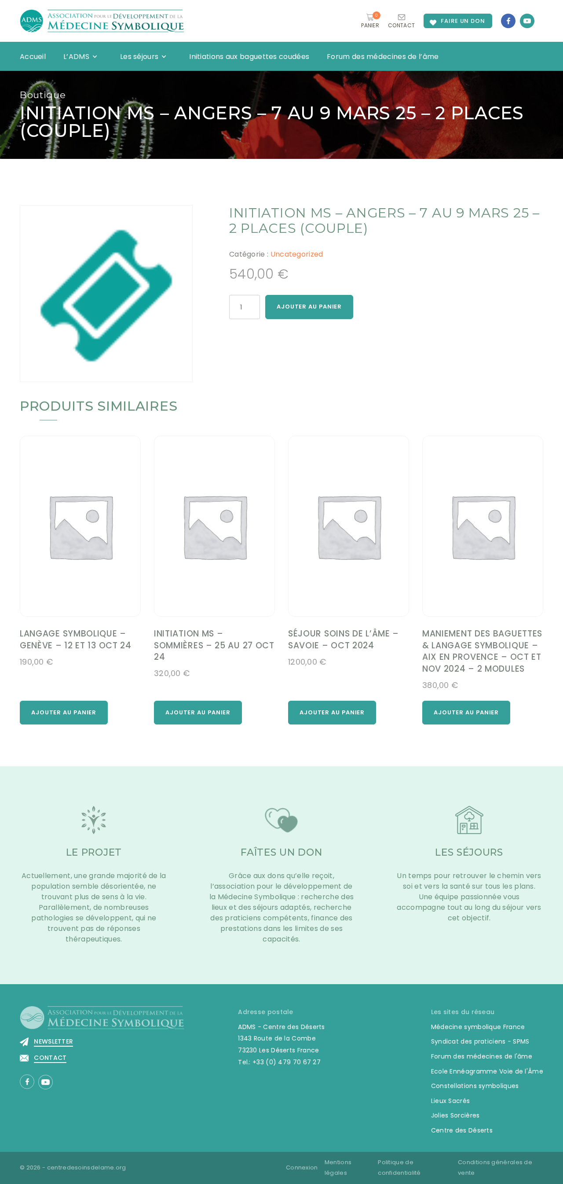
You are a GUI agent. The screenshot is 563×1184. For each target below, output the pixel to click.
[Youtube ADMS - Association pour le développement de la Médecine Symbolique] (527, 21)
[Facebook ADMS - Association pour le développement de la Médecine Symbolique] (508, 21)
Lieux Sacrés (450, 1100)
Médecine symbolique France (478, 1026)
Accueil (33, 56)
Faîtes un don (281, 852)
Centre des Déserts (462, 1130)
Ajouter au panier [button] (63, 712)
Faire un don (463, 21)
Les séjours (139, 56)
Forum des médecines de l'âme (481, 1056)
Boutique (43, 94)
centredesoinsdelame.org (86, 1167)
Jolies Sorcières (455, 1115)
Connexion (302, 1167)
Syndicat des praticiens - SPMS (480, 1041)
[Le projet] (94, 825)
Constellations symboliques (475, 1085)
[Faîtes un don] (281, 825)
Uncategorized (297, 254)
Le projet (94, 852)
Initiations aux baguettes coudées (249, 56)
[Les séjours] (469, 825)
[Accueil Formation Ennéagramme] (102, 20)
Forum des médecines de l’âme (383, 56)
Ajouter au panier (309, 306)
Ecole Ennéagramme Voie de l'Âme (487, 1071)
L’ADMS (76, 56)
